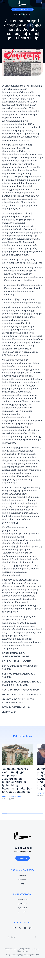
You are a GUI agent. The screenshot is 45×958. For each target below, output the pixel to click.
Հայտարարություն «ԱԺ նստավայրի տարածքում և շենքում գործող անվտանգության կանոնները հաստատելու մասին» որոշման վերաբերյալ (17, 780)
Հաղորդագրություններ (12, 796)
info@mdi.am (22, 858)
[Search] (35, 937)
